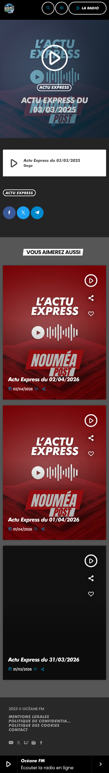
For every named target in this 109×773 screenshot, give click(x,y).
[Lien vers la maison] (9, 8)
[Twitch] (26, 743)
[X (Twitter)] (18, 743)
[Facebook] (41, 743)
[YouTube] (11, 743)
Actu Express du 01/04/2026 (43, 519)
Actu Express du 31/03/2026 (43, 659)
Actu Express (54, 87)
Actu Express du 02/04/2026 (43, 379)
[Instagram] (33, 743)
